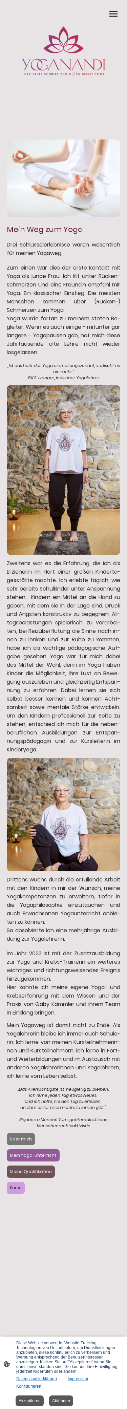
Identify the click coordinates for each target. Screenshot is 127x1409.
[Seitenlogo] (63, 51)
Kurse (16, 1188)
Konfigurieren (28, 1386)
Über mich (21, 1139)
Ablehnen (61, 1401)
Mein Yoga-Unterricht (33, 1155)
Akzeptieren (30, 1401)
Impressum (78, 1378)
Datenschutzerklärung (36, 1378)
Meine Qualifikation (31, 1171)
